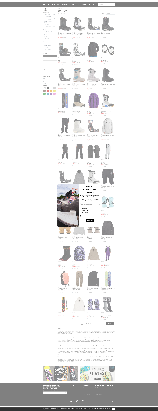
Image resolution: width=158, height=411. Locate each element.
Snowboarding (85, 212)
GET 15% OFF (90, 220)
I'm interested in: (83, 208)
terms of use (101, 408)
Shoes (83, 214)
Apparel (84, 217)
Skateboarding (85, 210)
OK (113, 409)
